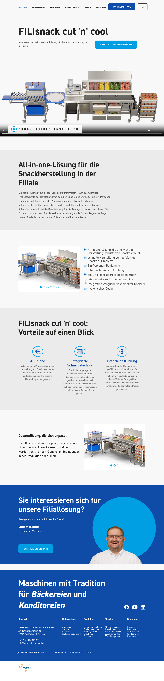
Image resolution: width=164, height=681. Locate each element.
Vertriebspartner (113, 636)
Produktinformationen (116, 44)
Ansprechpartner (113, 634)
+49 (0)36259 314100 (28, 639)
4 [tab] (51, 287)
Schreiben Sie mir (36, 548)
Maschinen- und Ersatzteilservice (113, 630)
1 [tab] (41, 287)
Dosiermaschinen (92, 629)
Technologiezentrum (71, 634)
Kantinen (131, 636)
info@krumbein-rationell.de (31, 643)
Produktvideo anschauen (49, 129)
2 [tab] (44, 287)
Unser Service (112, 627)
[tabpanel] (49, 269)
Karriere (66, 631)
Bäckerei (131, 627)
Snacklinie (88, 634)
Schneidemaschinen (93, 627)
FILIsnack (88, 636)
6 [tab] (57, 287)
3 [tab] (47, 287)
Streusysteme (90, 631)
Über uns (66, 627)
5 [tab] (54, 287)
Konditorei (132, 629)
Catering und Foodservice (133, 632)
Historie (65, 629)
